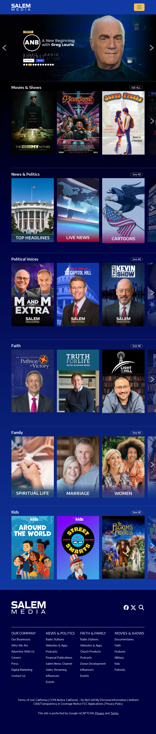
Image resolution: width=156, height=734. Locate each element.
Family (17, 432)
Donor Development (93, 663)
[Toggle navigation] (139, 7)
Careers (16, 657)
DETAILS (32, 126)
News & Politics (25, 174)
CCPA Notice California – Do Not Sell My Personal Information (88, 700)
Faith (16, 345)
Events (50, 681)
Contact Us (18, 675)
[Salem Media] (20, 7)
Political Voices (24, 259)
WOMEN (123, 493)
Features (120, 651)
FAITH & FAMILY (93, 633)
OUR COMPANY (23, 633)
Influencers (52, 675)
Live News (78, 237)
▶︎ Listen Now (29, 60)
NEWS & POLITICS (60, 633)
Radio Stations (55, 639)
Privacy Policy (114, 703)
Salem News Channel (59, 663)
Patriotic (120, 669)
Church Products (90, 651)
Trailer (32, 120)
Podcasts (51, 651)
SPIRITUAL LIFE (32, 493)
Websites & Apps (57, 645)
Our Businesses (20, 639)
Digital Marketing (21, 669)
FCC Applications (92, 703)
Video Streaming (56, 669)
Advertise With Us (22, 651)
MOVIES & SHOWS (129, 633)
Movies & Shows (26, 87)
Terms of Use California (32, 700)
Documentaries (124, 639)
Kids (15, 512)
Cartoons (123, 238)
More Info (40, 60)
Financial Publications (59, 657)
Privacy (99, 713)
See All (137, 174)
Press (14, 663)
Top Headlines (33, 237)
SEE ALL (136, 87)
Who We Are (19, 645)
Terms (114, 713)
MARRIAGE (77, 493)
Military (119, 657)
